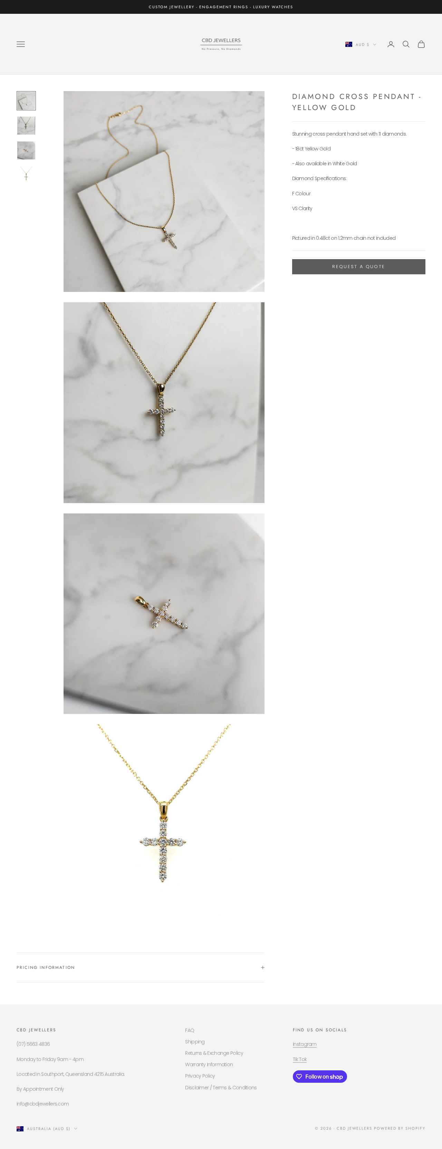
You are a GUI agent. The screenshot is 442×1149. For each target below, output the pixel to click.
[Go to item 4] (26, 175)
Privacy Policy (200, 1075)
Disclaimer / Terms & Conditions (221, 1087)
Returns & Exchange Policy (214, 1053)
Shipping (194, 1041)
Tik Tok (300, 1059)
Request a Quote (358, 267)
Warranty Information (209, 1064)
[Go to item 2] (26, 125)
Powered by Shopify (399, 1128)
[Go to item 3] (26, 150)
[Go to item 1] (26, 100)
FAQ (189, 1030)
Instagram (305, 1044)
